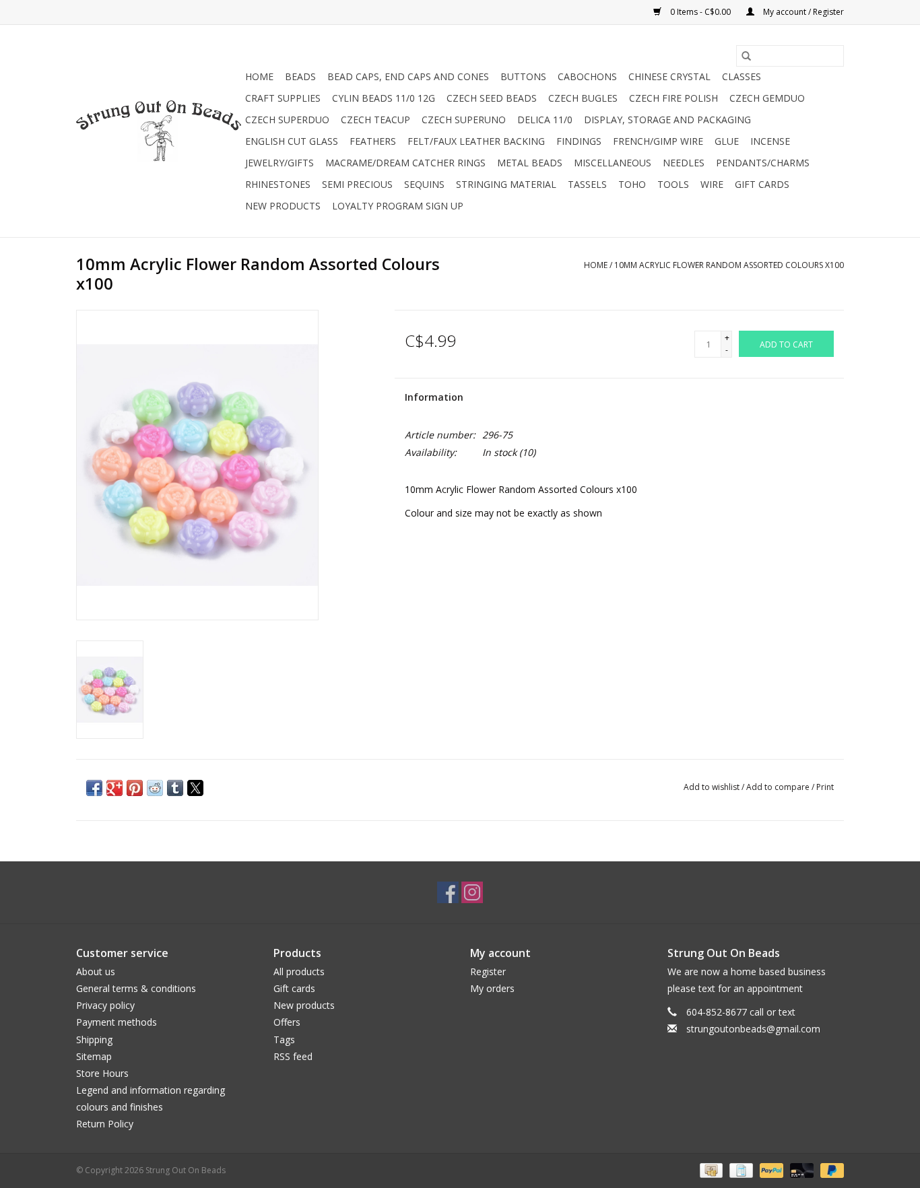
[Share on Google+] (114, 788)
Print (825, 787)
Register (488, 971)
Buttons (523, 76)
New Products (283, 205)
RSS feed (293, 1056)
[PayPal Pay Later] (830, 1169)
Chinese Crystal (669, 76)
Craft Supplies (283, 98)
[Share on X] (195, 788)
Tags (284, 1039)
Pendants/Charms (763, 162)
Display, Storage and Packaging (667, 119)
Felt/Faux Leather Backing (476, 141)
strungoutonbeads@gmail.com (753, 1028)
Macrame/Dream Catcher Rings (405, 162)
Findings (578, 141)
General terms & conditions (136, 988)
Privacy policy (105, 1005)
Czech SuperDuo (287, 119)
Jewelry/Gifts (279, 162)
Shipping (94, 1039)
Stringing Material (506, 184)
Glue (727, 141)
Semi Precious (357, 184)
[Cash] (710, 1169)
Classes (741, 76)
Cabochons (587, 76)
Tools (673, 184)
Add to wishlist (713, 787)
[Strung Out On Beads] (158, 131)
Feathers (373, 141)
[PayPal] (770, 1169)
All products (299, 971)
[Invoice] (739, 1169)
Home (259, 76)
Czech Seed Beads (492, 98)
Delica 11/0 (544, 119)
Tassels (587, 184)
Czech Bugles (583, 98)
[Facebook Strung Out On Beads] (448, 892)
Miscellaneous (612, 162)
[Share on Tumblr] (175, 788)
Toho (632, 184)
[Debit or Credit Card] (800, 1169)
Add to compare (779, 787)
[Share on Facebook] (94, 788)
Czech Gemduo (767, 98)
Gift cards (762, 184)
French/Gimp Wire (658, 141)
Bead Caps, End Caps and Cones (408, 76)
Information (434, 397)
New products (304, 1005)
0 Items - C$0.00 (700, 12)
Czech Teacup (375, 119)
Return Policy (104, 1123)
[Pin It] (135, 788)
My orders (492, 988)
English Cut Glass (291, 141)
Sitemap (94, 1056)
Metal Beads (529, 162)
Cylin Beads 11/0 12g (383, 98)
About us (95, 971)
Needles (683, 162)
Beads (300, 76)
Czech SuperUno (464, 119)
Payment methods (116, 1022)
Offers (286, 1022)
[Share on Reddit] (155, 788)
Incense (770, 141)
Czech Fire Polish (673, 98)
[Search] (746, 56)
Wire (711, 184)
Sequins (424, 184)
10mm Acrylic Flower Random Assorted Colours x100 (729, 265)
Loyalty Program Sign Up (397, 205)
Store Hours (102, 1073)
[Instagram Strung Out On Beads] (472, 892)
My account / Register (802, 12)
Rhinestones (277, 184)
